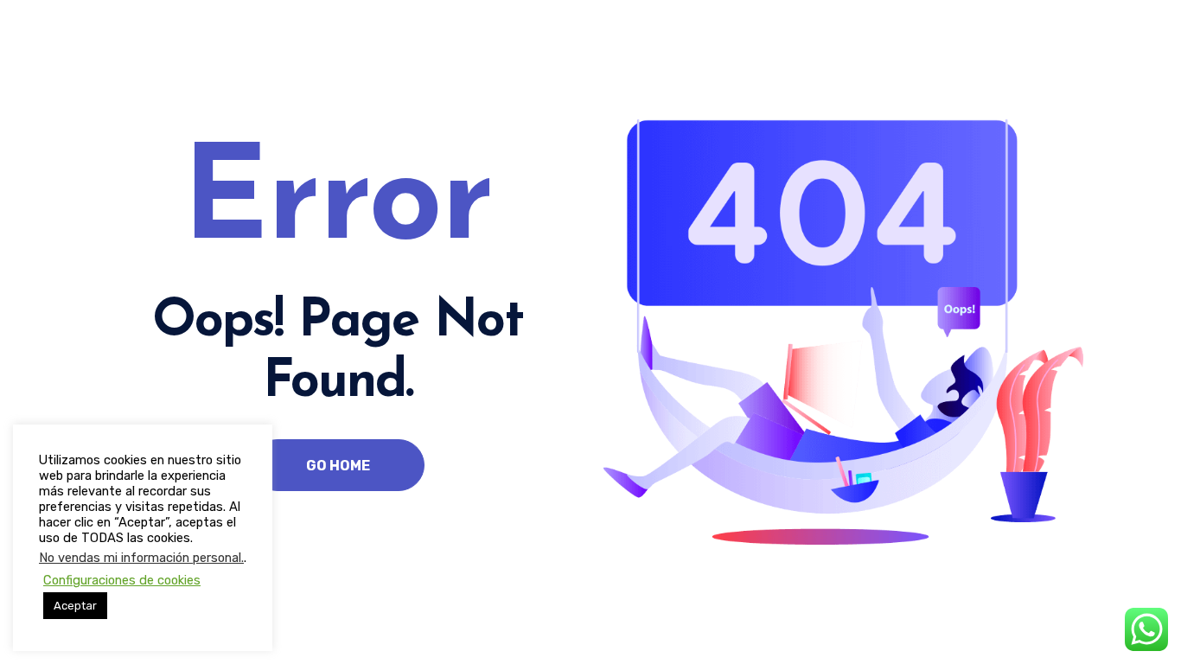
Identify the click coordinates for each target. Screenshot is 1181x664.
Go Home (338, 465)
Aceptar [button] (75, 605)
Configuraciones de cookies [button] (122, 580)
